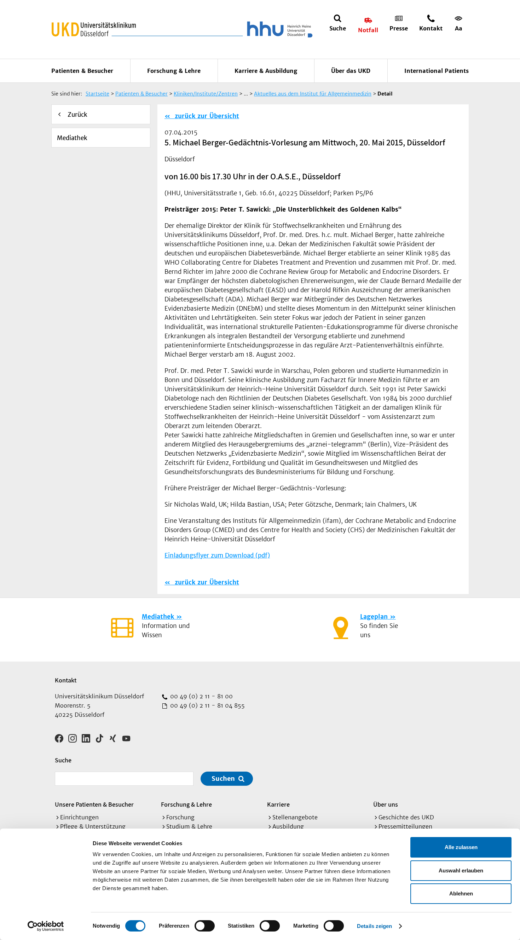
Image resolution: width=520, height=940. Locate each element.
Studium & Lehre (189, 826)
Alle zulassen (461, 847)
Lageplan (374, 617)
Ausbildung (288, 826)
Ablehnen (461, 893)
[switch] (205, 926)
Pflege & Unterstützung (93, 826)
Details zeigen (374, 926)
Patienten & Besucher (82, 70)
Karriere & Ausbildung (266, 70)
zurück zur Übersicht (206, 116)
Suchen (223, 778)
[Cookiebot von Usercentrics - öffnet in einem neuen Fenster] (46, 926)
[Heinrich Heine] (278, 29)
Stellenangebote (295, 817)
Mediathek (72, 138)
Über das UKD (350, 70)
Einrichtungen (79, 817)
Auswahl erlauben (461, 870)
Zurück (77, 115)
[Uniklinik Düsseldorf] (94, 29)
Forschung (180, 817)
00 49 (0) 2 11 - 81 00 (200, 696)
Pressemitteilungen (405, 826)
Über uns (385, 804)
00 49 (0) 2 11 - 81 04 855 (206, 705)
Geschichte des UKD (406, 817)
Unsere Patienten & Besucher (94, 804)
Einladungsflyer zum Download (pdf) (217, 555)
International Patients (436, 70)
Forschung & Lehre (174, 70)
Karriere (278, 804)
